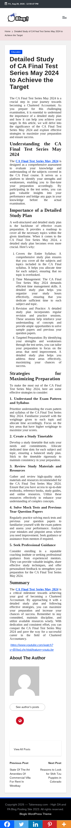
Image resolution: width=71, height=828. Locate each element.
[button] (22, 749)
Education (16, 52)
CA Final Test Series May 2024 (37, 161)
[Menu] (64, 17)
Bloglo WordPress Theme (35, 814)
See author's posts (27, 707)
